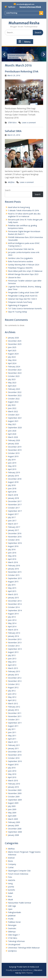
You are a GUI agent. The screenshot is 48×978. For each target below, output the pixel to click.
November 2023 (15, 373)
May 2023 (12, 382)
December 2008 (14, 828)
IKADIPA (11, 880)
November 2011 (15, 716)
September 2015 (15, 578)
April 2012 (12, 700)
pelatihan (12, 915)
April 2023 (12, 386)
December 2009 (14, 790)
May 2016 (12, 556)
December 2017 (14, 501)
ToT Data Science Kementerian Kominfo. (25, 308)
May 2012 (12, 697)
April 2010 (12, 777)
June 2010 (12, 771)
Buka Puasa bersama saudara (20, 261)
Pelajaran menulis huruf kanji (20, 302)
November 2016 (15, 536)
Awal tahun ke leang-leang (19, 207)
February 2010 (14, 784)
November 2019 (15, 450)
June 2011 (12, 732)
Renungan (12, 925)
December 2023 (14, 370)
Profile (10, 919)
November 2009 (15, 793)
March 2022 (13, 411)
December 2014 (14, 601)
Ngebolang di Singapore (18, 305)
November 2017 (15, 504)
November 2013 (15, 642)
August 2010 (13, 764)
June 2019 (12, 463)
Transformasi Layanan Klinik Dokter (19, 56)
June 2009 (12, 809)
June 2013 (12, 658)
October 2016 (13, 540)
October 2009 (13, 796)
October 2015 (13, 575)
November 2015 (15, 572)
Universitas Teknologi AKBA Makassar (24, 947)
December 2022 (14, 392)
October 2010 (13, 758)
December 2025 (14, 341)
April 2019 (12, 469)
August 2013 (13, 652)
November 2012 (15, 681)
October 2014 (13, 607)
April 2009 (12, 816)
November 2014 (15, 604)
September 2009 (15, 800)
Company (12, 864)
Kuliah (10, 893)
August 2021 (13, 421)
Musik (10, 899)
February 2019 (14, 472)
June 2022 (12, 408)
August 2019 (13, 456)
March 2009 (13, 819)
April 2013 (12, 665)
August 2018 (13, 482)
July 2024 (11, 357)
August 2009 (13, 803)
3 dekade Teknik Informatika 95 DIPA (23, 210)
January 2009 (13, 825)
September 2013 (15, 649)
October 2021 (13, 414)
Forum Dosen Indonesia (18, 874)
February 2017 (14, 527)
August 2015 (13, 581)
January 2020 (13, 443)
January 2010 (13, 787)
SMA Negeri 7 (13, 935)
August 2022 (13, 402)
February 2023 (14, 389)
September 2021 (15, 418)
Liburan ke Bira (14, 277)
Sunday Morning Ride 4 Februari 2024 (23, 264)
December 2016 (14, 533)
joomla (11, 886)
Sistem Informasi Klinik (30, 7)
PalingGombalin (14, 912)
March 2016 (13, 562)
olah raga (12, 906)
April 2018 (12, 491)
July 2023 (11, 379)
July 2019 (11, 459)
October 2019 (13, 453)
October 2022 (13, 398)
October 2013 (13, 646)
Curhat (11, 867)
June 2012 (12, 694)
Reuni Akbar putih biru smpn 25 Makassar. (25, 271)
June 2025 (12, 347)
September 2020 (15, 427)
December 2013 (14, 639)
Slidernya (11, 931)
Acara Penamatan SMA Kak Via (21, 249)
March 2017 (13, 524)
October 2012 (13, 684)
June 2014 (12, 620)
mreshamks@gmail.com (25, 4)
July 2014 (11, 617)
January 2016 (13, 568)
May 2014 (12, 623)
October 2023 (13, 376)
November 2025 (15, 344)
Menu (27, 41)
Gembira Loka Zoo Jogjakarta (20, 258)
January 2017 (13, 530)
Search (7, 190)
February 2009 (14, 822)
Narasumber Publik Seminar (19, 902)
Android (11, 858)
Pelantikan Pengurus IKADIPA (20, 268)
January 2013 (13, 674)
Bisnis (10, 861)
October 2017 (13, 508)
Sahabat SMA (13, 131)
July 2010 (11, 767)
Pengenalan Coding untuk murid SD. (23, 295)
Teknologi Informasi (16, 941)
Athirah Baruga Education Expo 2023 (23, 274)
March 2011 (13, 742)
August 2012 (13, 687)
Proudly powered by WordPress (19, 970)
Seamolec (12, 928)
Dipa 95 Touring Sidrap (17, 312)
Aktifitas (11, 182)
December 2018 (14, 479)
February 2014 (14, 633)
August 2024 (13, 353)
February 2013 (14, 671)
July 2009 (11, 806)
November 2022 (15, 395)
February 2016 (14, 565)
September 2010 (15, 761)
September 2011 (15, 723)
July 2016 (11, 549)
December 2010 (14, 751)
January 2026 (13, 337)
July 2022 (11, 405)
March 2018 (13, 495)
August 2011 (13, 726)
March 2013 (13, 668)
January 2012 (13, 710)
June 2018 (12, 488)
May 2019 (12, 466)
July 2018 (11, 485)
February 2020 (14, 440)
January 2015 (13, 597)
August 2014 (13, 613)
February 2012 (14, 706)
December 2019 (14, 447)
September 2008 (15, 832)
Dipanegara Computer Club (19, 870)
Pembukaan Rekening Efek (21, 71)
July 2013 (11, 655)
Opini (10, 909)
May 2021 (12, 424)
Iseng (10, 883)
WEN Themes (27, 973)
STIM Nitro (12, 122)
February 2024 (14, 366)
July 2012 (11, 690)
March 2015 (13, 594)
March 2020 (13, 437)
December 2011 (14, 713)
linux (10, 896)
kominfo (11, 890)
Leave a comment (29, 122)
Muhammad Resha (24, 23)
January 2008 (13, 835)
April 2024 (12, 363)
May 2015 (12, 588)
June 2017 (12, 520)
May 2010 (12, 774)
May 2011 (12, 735)
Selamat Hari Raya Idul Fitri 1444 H (22, 299)
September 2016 (15, 543)
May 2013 (12, 662)
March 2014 (13, 629)
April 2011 (12, 739)
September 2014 (15, 610)
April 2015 (12, 591)
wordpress (12, 951)
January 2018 (13, 498)
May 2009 (12, 812)
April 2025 (12, 350)
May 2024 (12, 360)
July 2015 (11, 585)
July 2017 (11, 517)
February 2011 (14, 745)
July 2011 (11, 729)
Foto (10, 877)
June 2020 (12, 431)
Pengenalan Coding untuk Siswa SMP (23, 292)
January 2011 (13, 748)
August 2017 (13, 514)
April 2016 (12, 559)
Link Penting (11, 13)
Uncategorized (14, 944)
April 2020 (12, 434)
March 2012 (13, 703)
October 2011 (13, 719)
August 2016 (13, 546)
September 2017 (15, 511)
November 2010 (15, 755)
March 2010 (13, 780)
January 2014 (13, 636)
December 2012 (14, 678)
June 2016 (12, 552)
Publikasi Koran (14, 922)
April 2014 (12, 626)
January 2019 (13, 475)
